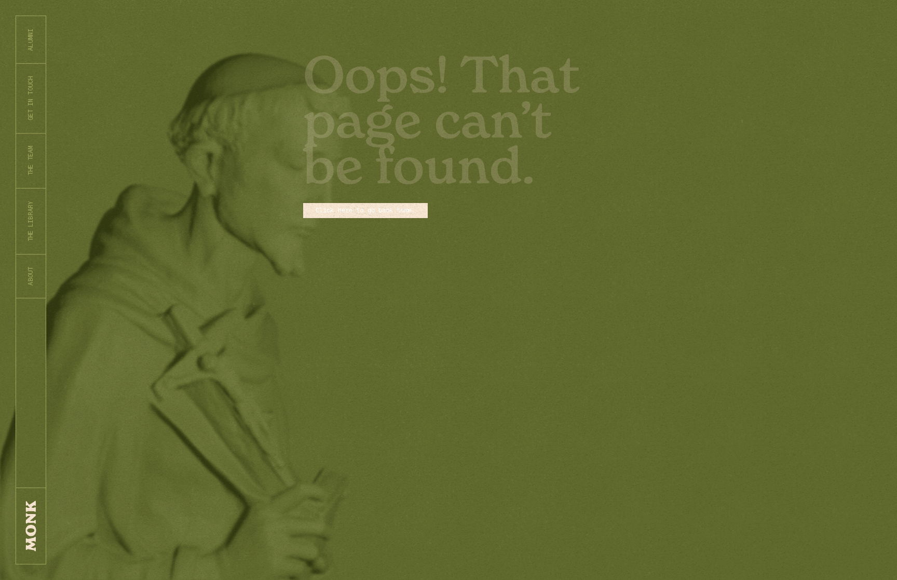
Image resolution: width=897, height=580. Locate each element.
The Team (30, 161)
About (30, 276)
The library (30, 221)
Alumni (30, 40)
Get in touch (30, 98)
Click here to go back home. (365, 210)
